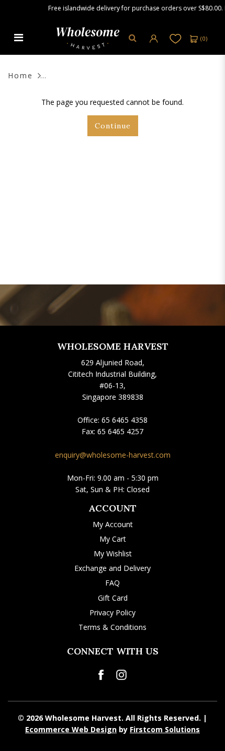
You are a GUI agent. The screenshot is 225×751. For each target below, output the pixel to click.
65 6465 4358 (125, 420)
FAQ (112, 583)
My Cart (112, 539)
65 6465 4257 (120, 431)
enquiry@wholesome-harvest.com (113, 455)
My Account (113, 524)
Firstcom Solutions (165, 729)
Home (20, 75)
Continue (113, 125)
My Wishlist (113, 553)
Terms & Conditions (112, 627)
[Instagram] (121, 675)
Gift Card (113, 598)
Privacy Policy (112, 612)
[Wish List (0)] (175, 38)
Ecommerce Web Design (71, 729)
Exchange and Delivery (112, 568)
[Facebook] (101, 675)
